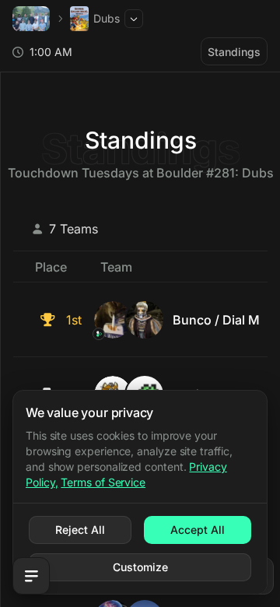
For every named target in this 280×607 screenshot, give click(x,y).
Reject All (80, 529)
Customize (140, 567)
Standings (234, 51)
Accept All (197, 529)
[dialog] (140, 492)
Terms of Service (103, 482)
